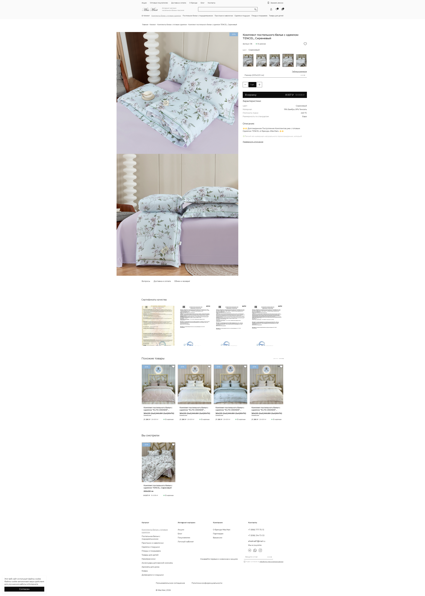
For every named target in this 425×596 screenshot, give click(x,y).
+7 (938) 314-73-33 (256, 535)
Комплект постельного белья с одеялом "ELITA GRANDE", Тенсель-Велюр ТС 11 (229, 409)
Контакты (211, 3)
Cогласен (24, 589)
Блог (202, 3)
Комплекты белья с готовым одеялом (166, 16)
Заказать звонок (276, 3)
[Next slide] (281, 358)
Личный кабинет (186, 542)
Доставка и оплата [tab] (162, 281)
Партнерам (218, 534)
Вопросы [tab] (146, 281)
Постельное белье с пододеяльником (198, 16)
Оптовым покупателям (159, 3)
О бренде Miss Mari (221, 530)
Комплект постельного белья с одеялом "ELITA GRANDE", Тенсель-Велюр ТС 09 (265, 409)
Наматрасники (149, 559)
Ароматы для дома (150, 567)
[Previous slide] (276, 358)
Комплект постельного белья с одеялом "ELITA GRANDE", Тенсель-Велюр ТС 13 (158, 409)
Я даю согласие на (264, 561)
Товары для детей (276, 16)
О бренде (193, 3)
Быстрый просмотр (158, 395)
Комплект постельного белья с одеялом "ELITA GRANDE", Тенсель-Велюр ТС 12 (194, 409)
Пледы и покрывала (259, 16)
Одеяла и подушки (242, 16)
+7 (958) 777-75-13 (256, 530)
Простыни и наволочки (224, 16)
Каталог (147, 16)
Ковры (145, 571)
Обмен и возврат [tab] (182, 281)
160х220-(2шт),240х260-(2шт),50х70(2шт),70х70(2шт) (165, 413)
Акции (144, 3)
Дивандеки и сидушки (153, 575)
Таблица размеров (299, 72)
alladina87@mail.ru (256, 541)
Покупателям (184, 538)
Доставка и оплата (178, 3)
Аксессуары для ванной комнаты (157, 563)
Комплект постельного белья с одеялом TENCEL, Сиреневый (158, 486)
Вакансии (217, 538)
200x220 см (148, 491)
